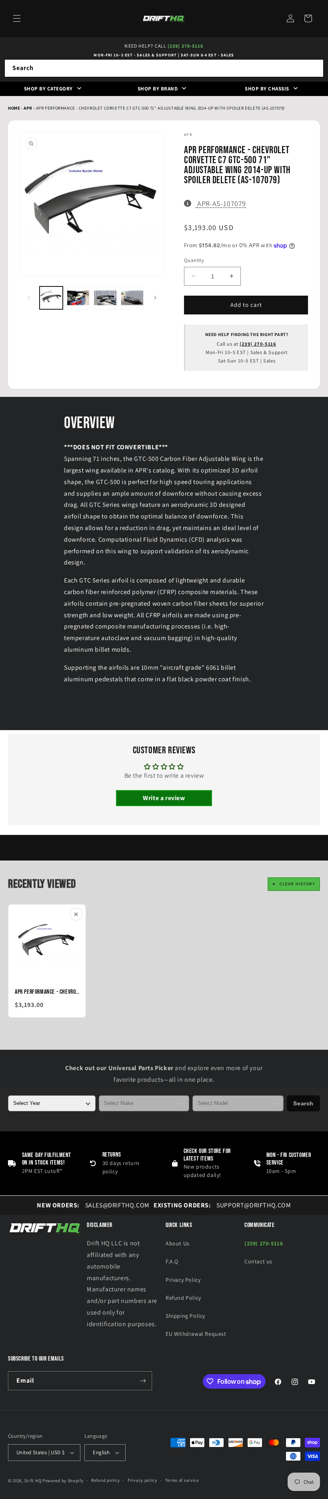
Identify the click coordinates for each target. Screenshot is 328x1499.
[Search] (315, 68)
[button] (17, 18)
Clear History (297, 884)
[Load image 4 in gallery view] (132, 298)
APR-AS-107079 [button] (221, 203)
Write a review (164, 798)
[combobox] (164, 68)
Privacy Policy (183, 1279)
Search (303, 1103)
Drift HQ (33, 1480)
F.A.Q (172, 1261)
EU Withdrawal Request (196, 1333)
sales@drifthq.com (93, 1205)
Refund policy (105, 1480)
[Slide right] (155, 297)
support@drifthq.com (222, 1205)
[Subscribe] (143, 1380)
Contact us (258, 1261)
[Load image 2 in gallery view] (78, 298)
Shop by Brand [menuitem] (158, 88)
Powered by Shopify (63, 1480)
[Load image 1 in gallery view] (51, 298)
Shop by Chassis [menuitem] (267, 88)
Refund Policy (183, 1297)
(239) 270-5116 (185, 46)
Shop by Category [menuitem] (48, 88)
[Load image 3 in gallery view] (105, 298)
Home (14, 108)
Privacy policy (142, 1480)
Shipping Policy (185, 1315)
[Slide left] (29, 297)
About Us (178, 1243)
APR (28, 108)
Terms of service (182, 1480)
